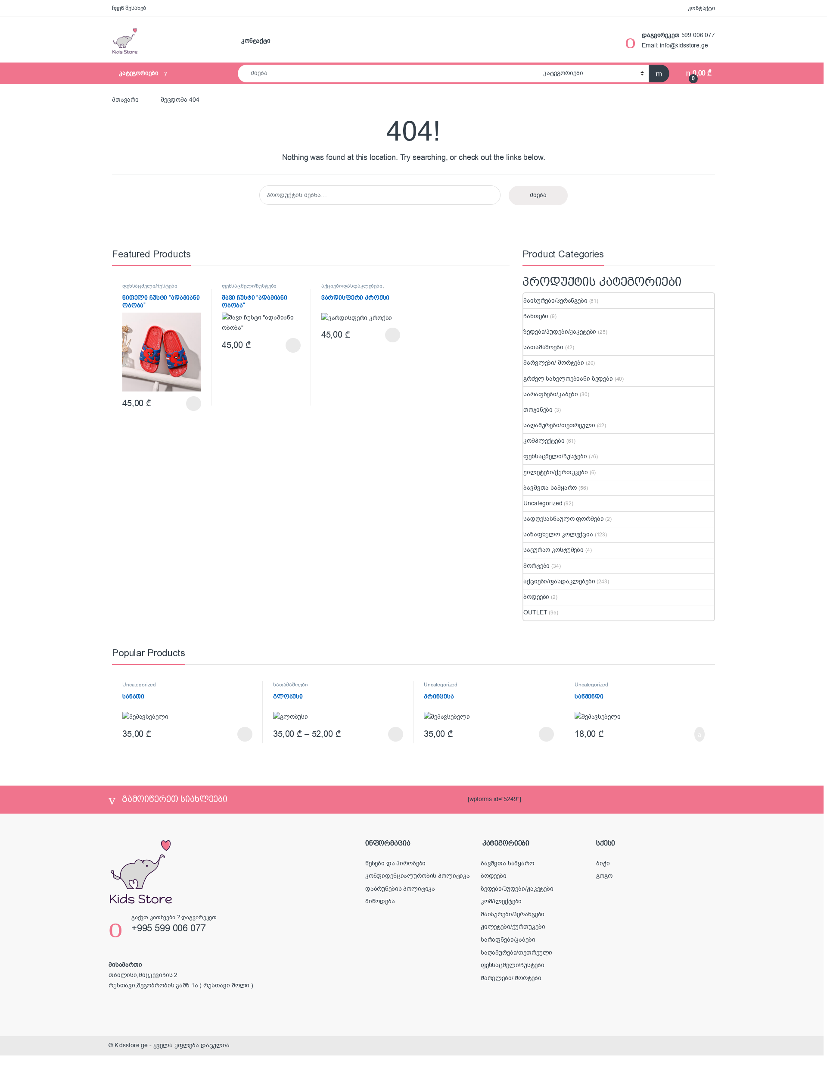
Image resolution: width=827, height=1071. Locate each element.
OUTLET (535, 612)
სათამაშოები (543, 347)
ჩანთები (535, 316)
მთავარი (125, 100)
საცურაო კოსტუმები (553, 550)
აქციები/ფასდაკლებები (351, 285)
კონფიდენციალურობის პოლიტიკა (417, 876)
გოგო (604, 876)
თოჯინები (538, 410)
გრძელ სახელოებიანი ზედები (568, 379)
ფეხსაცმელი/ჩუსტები (149, 285)
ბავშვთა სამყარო (550, 488)
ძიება (538, 195)
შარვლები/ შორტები (553, 363)
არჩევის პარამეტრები (181, 403)
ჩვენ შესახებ (129, 8)
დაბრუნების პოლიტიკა (400, 889)
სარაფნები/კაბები (550, 394)
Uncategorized (542, 503)
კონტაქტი (701, 8)
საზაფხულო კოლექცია (558, 534)
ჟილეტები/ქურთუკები (555, 472)
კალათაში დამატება (689, 734)
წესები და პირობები (395, 863)
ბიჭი (602, 863)
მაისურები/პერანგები (555, 301)
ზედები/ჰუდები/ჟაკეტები (559, 332)
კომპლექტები (543, 441)
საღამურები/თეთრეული (559, 425)
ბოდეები (536, 597)
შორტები (536, 566)
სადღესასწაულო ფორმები (563, 519)
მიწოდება (380, 901)
